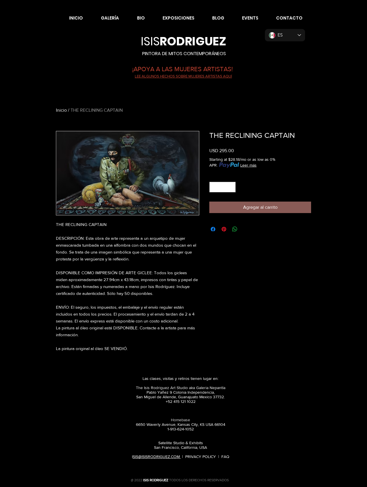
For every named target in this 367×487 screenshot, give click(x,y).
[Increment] (231, 187)
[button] (105, 18)
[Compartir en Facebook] (213, 229)
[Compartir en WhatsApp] (234, 229)
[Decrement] (213, 187)
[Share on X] (245, 229)
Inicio (61, 110)
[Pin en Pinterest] (223, 229)
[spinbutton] (222, 187)
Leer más (248, 165)
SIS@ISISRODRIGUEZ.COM (157, 456)
